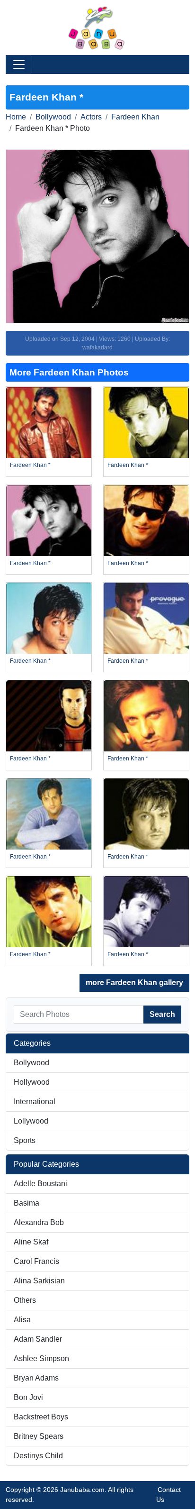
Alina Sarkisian (39, 1281)
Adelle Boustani (40, 1184)
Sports (24, 1140)
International (34, 1101)
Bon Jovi (28, 1397)
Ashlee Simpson (41, 1358)
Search (162, 1014)
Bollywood (53, 117)
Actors (91, 117)
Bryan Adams (36, 1378)
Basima (26, 1203)
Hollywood (32, 1082)
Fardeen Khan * (30, 465)
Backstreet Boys (41, 1417)
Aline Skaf (31, 1242)
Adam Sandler (38, 1339)
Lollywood (31, 1121)
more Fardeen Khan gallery (134, 983)
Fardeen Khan (135, 117)
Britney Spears (38, 1436)
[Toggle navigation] (19, 64)
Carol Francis (36, 1261)
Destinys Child (38, 1456)
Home (16, 117)
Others (25, 1300)
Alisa (22, 1320)
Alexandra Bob (39, 1222)
